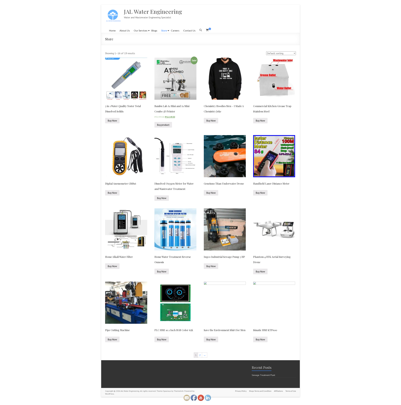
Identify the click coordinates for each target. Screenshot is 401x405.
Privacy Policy (241, 391)
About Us (125, 30)
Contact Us (189, 30)
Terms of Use (290, 391)
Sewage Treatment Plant (263, 375)
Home (112, 30)
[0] (207, 30)
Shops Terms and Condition (260, 391)
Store (164, 30)
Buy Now (112, 120)
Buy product (163, 124)
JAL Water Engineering (153, 11)
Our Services (140, 30)
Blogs (154, 30)
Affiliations (278, 391)
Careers (175, 30)
